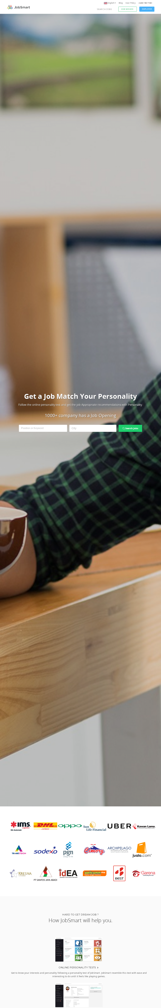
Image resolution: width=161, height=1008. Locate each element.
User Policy (130, 3)
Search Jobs (104, 9)
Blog (121, 3)
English (111, 3)
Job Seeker (127, 9)
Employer (147, 9)
